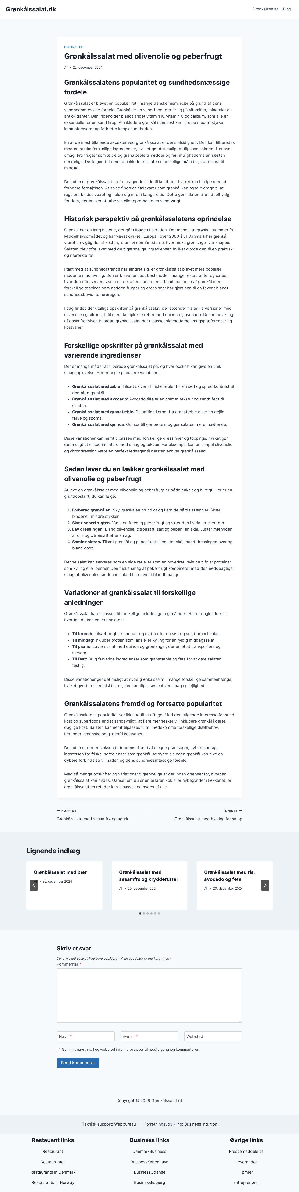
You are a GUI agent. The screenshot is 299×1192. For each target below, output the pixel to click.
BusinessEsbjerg (149, 1182)
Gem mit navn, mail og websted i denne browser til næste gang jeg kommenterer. (130, 1049)
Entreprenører (246, 1182)
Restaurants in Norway (53, 1182)
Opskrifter (73, 47)
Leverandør (246, 1162)
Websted (194, 1036)
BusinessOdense (149, 1172)
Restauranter (53, 1162)
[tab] (140, 913)
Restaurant (53, 1151)
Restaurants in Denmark (52, 1172)
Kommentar (69, 964)
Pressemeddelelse (246, 1151)
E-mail (130, 1036)
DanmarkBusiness (149, 1151)
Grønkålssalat (265, 9)
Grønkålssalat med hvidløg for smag (208, 815)
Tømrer (246, 1172)
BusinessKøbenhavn (149, 1162)
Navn (65, 1036)
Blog (287, 9)
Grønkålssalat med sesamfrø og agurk (92, 815)
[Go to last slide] (34, 885)
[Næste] (265, 885)
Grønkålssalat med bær (60, 872)
